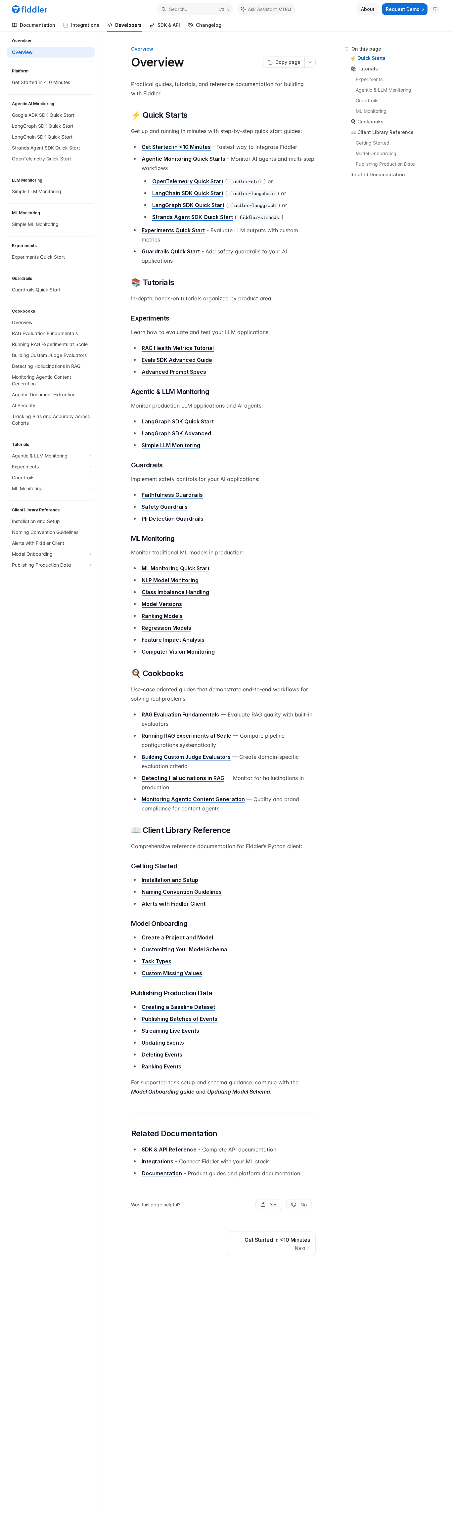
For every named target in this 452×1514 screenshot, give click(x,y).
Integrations (85, 25)
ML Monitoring (371, 111)
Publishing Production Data (385, 164)
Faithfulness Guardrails (172, 495)
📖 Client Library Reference (382, 132)
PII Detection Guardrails (172, 518)
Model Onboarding (376, 153)
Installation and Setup (170, 880)
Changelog (208, 25)
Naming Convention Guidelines (182, 891)
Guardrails (367, 100)
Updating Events (163, 1042)
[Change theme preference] (435, 9)
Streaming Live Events (170, 1030)
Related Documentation (377, 174)
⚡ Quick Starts (367, 58)
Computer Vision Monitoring (178, 651)
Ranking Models (162, 616)
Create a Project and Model (177, 937)
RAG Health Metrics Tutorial (178, 348)
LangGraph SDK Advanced (176, 433)
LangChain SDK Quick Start (187, 193)
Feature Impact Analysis (173, 639)
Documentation (37, 25)
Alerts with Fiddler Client (173, 903)
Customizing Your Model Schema (184, 949)
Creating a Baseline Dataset (178, 1007)
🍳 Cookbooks (367, 121)
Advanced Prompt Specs (174, 371)
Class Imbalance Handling (175, 592)
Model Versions (162, 604)
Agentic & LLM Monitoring (383, 90)
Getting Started (372, 143)
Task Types (156, 961)
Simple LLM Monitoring (171, 445)
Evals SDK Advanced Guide (177, 360)
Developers (128, 25)
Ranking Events (161, 1066)
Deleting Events (162, 1054)
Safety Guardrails (165, 506)
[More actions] (310, 62)
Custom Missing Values (172, 973)
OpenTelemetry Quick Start (187, 181)
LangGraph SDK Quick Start (188, 205)
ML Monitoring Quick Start (175, 568)
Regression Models (166, 628)
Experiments (369, 79)
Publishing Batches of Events (179, 1019)
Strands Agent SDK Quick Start (192, 217)
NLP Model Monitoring (170, 580)
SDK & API (169, 25)
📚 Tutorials (364, 68)
